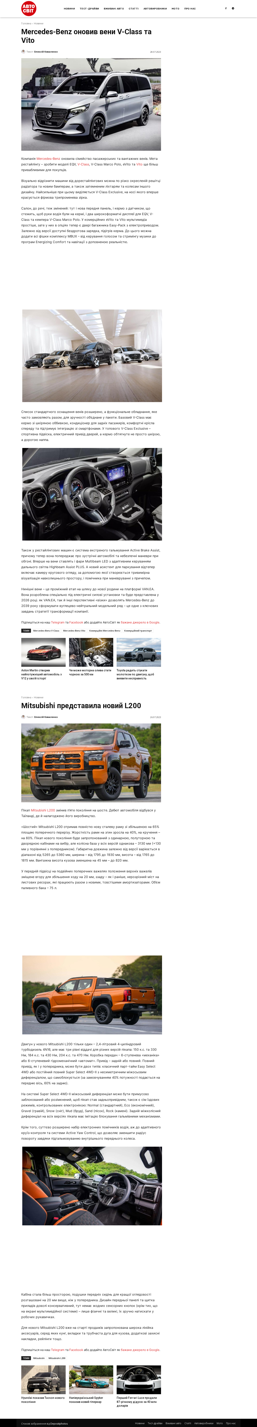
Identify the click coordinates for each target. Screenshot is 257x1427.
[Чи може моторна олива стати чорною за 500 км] (91, 652)
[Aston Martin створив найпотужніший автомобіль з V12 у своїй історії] (43, 652)
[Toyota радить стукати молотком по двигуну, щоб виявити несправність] (139, 652)
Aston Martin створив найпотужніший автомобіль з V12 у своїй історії (41, 674)
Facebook (76, 622)
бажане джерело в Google (140, 622)
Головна (26, 23)
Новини (38, 23)
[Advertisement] (91, 278)
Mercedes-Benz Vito (74, 630)
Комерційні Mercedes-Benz (104, 630)
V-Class (83, 164)
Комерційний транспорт (138, 630)
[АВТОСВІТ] (28, 8)
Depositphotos (59, 1423)
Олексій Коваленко (46, 51)
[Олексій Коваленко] (24, 52)
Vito (139, 164)
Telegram (57, 622)
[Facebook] (226, 8)
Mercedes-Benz (48, 159)
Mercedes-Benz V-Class (46, 630)
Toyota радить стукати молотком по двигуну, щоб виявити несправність (135, 674)
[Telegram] (233, 8)
